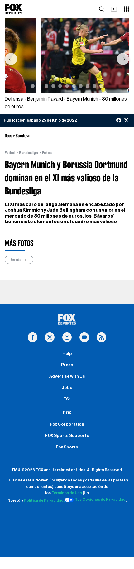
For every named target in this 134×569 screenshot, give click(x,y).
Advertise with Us (67, 376)
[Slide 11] (101, 86)
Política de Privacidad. (44, 501)
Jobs (67, 387)
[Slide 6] (67, 86)
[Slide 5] (60, 86)
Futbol (10, 153)
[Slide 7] (74, 86)
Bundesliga (28, 153)
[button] (11, 58)
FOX (67, 413)
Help (67, 353)
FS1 (67, 399)
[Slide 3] (46, 86)
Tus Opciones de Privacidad (100, 499)
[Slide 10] (94, 86)
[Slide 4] (53, 86)
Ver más (16, 259)
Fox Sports (67, 447)
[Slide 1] (33, 86)
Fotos (47, 153)
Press (67, 365)
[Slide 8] (81, 86)
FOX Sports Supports (67, 435)
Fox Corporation (67, 424)
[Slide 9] (87, 86)
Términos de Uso (66, 493)
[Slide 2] (39, 86)
